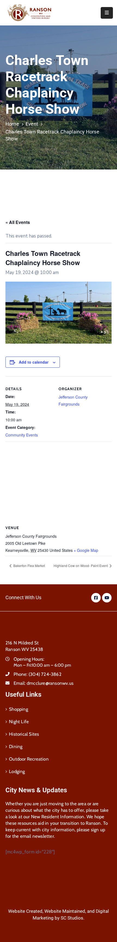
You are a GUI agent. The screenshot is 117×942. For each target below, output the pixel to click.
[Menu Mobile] (107, 13)
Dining (15, 746)
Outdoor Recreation (29, 759)
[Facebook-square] (96, 597)
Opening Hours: (29, 659)
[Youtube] (107, 597)
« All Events (17, 222)
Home (12, 124)
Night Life (19, 721)
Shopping (18, 709)
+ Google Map (86, 550)
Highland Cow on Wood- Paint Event (81, 565)
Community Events (21, 435)
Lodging (17, 771)
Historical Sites (24, 734)
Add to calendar (33, 362)
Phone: (37, 674)
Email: (43, 683)
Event (32, 124)
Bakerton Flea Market (29, 565)
